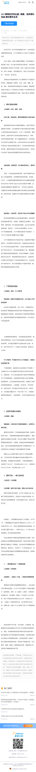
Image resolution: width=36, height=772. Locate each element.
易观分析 (6, 31)
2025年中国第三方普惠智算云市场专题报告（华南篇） (18, 692)
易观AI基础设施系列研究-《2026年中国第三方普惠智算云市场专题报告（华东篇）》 (17, 701)
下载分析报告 (9, 23)
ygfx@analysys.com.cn (22, 757)
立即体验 (28, 726)
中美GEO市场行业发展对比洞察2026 (12, 709)
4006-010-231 (22, 2)
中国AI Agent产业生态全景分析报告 (12, 716)
